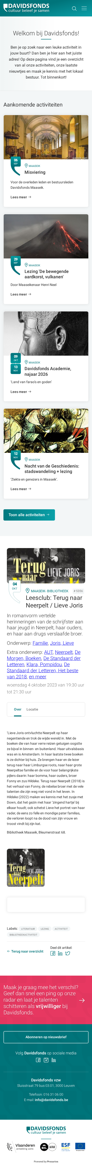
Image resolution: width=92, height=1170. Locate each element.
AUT (48, 652)
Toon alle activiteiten (27, 514)
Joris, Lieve (62, 643)
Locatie (32, 709)
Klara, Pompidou (44, 664)
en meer (37, 677)
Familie (40, 643)
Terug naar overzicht (27, 951)
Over (17, 709)
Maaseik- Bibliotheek (49, 591)
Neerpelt (64, 652)
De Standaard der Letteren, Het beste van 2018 (42, 671)
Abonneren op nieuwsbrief (46, 1037)
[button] (84, 8)
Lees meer (19, 197)
